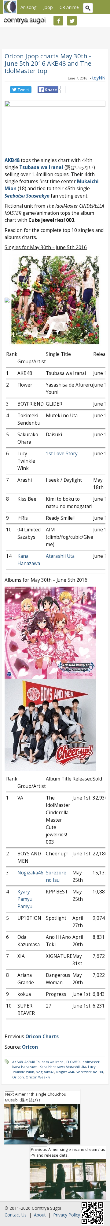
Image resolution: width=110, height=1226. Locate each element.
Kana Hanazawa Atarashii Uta (62, 1066)
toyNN (98, 78)
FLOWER (73, 1061)
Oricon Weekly (38, 1077)
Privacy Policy (66, 1215)
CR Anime (69, 7)
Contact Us (16, 1215)
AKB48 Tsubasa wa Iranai (44, 1061)
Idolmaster (91, 1061)
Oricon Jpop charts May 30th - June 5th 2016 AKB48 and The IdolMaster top (48, 63)
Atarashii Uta (60, 556)
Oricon (18, 1077)
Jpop (48, 7)
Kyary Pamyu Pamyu (24, 899)
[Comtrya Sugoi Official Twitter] (72, 20)
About (40, 1215)
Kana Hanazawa (25, 1066)
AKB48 (12, 160)
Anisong (28, 7)
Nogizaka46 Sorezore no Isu (79, 1072)
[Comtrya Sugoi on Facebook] (58, 20)
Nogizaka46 (30, 872)
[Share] (41, 89)
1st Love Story (62, 453)
